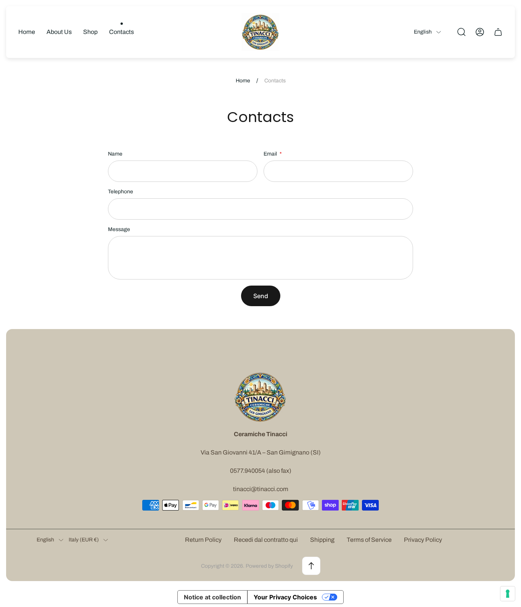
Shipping (322, 539)
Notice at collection (212, 597)
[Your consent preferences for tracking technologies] (507, 593)
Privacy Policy (423, 539)
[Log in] (479, 32)
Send (260, 296)
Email (271, 154)
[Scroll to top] (311, 566)
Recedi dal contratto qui (266, 539)
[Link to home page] (260, 397)
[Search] (461, 32)
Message (119, 229)
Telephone (120, 191)
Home (243, 81)
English (423, 32)
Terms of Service (369, 539)
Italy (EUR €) (84, 540)
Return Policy (203, 539)
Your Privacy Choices (285, 597)
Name (115, 154)
